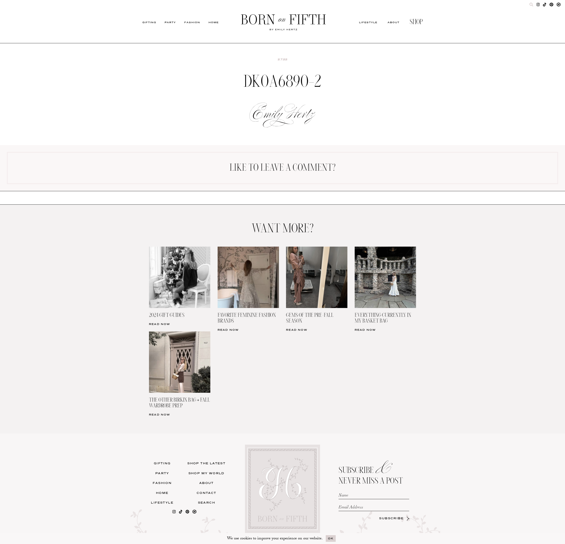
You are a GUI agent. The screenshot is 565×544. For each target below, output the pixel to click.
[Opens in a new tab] (174, 512)
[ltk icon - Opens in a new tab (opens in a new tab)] (559, 5)
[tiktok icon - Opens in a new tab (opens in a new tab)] (544, 5)
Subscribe (391, 518)
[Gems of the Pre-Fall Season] (316, 249)
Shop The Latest (206, 463)
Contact (207, 493)
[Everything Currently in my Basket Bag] (385, 249)
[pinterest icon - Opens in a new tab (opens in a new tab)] (551, 5)
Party (170, 22)
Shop (416, 22)
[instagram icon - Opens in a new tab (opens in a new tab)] (538, 5)
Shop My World (206, 473)
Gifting (149, 22)
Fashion (192, 22)
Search (206, 502)
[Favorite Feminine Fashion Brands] (248, 249)
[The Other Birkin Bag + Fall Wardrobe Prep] (179, 334)
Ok (330, 538)
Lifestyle (368, 22)
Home (214, 22)
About (393, 22)
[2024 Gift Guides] (179, 249)
